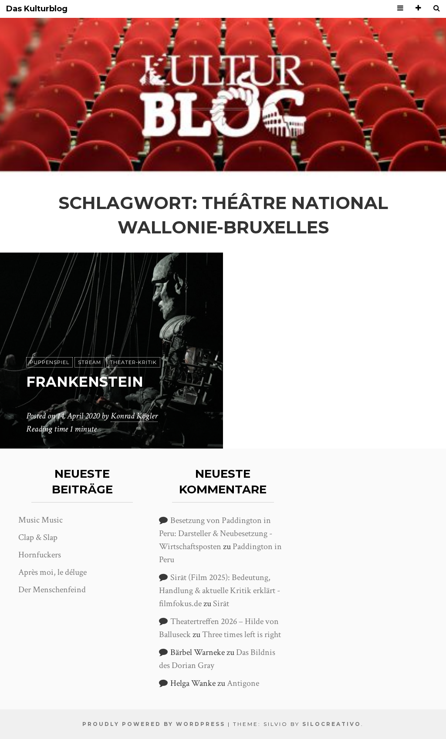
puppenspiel (49, 362)
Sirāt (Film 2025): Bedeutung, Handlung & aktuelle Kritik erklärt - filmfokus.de (219, 590)
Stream (89, 362)
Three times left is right (241, 634)
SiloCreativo (331, 724)
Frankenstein (84, 381)
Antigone (243, 683)
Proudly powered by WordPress (153, 724)
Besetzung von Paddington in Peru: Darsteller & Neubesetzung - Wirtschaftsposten (215, 533)
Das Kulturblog (37, 8)
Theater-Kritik (133, 362)
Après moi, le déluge (52, 572)
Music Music (40, 520)
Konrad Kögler (134, 416)
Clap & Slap (37, 537)
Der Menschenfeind (52, 589)
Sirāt (221, 603)
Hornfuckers (39, 554)
